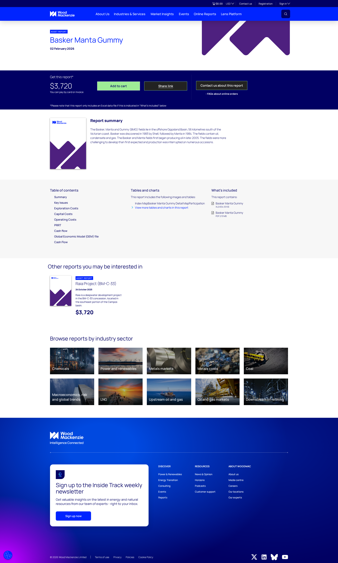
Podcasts (200, 485)
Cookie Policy (145, 557)
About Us (102, 14)
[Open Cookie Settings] (8, 555)
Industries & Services (129, 14)
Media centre (236, 480)
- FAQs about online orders (222, 93)
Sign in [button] (284, 3)
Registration (266, 3)
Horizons (200, 480)
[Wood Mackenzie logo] (62, 14)
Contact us (245, 3)
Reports (162, 497)
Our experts (235, 497)
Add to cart (118, 86)
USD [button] (228, 3)
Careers (233, 485)
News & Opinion (203, 474)
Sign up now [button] (73, 516)
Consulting (164, 485)
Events (184, 14)
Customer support (205, 491)
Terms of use (102, 557)
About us (234, 474)
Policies (130, 557)
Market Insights (162, 14)
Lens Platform (231, 14)
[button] (285, 14)
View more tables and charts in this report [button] (161, 207)
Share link (165, 86)
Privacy (117, 557)
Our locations (236, 491)
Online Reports (205, 14)
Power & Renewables (170, 474)
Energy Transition (168, 480)
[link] (169, 438)
